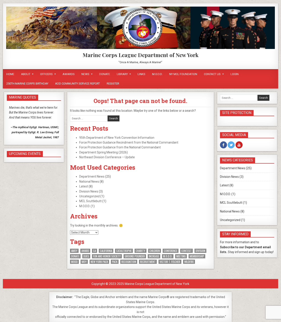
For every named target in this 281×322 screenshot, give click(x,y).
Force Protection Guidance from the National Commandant (120, 147)
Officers (46, 74)
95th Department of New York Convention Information (116, 137)
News (85, 74)
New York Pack (99, 262)
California (106, 251)
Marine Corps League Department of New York (140, 54)
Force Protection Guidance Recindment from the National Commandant (128, 142)
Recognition (128, 262)
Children (154, 251)
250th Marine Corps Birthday (27, 83)
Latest (83, 186)
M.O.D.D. (157, 74)
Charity (140, 251)
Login (235, 74)
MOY (84, 262)
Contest (186, 251)
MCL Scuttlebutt (90, 201)
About (25, 74)
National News (89, 181)
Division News (88, 191)
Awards (69, 74)
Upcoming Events (25, 154)
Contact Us (212, 74)
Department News (91, 176)
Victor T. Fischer (170, 262)
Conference (170, 251)
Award (85, 251)
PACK (114, 262)
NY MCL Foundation (183, 74)
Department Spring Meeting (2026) (103, 152)
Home (10, 74)
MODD (74, 262)
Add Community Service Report (77, 83)
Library (122, 74)
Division (200, 251)
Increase (154, 256)
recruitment (148, 262)
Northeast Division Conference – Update (107, 157)
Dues (86, 256)
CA (94, 251)
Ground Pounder (135, 256)
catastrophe (124, 251)
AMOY (74, 251)
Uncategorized (89, 196)
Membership (197, 256)
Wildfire (189, 262)
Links (141, 74)
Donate (104, 74)
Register (113, 83)
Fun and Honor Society (107, 256)
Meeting (181, 256)
